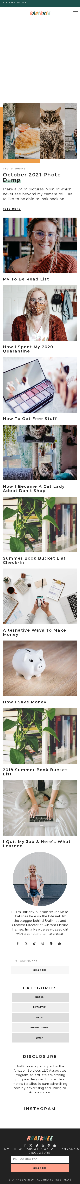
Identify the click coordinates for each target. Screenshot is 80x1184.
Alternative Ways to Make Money (34, 632)
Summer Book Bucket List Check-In (34, 560)
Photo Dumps (14, 168)
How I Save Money (25, 702)
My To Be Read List (26, 279)
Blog (19, 1148)
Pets (39, 1017)
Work (39, 1038)
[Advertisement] (40, 61)
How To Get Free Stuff (30, 418)
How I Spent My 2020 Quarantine (28, 349)
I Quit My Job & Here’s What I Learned (38, 843)
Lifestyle (39, 1007)
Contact (49, 1148)
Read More (12, 209)
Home (7, 1148)
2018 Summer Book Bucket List (35, 771)
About (33, 1148)
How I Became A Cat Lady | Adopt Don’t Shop (35, 488)
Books (39, 997)
